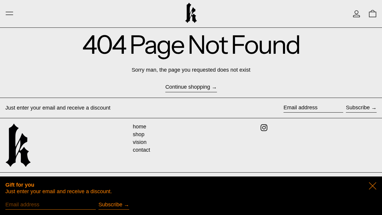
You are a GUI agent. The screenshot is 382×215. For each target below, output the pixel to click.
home (139, 127)
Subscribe (358, 107)
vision (140, 142)
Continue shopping (187, 87)
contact (141, 150)
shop (138, 134)
